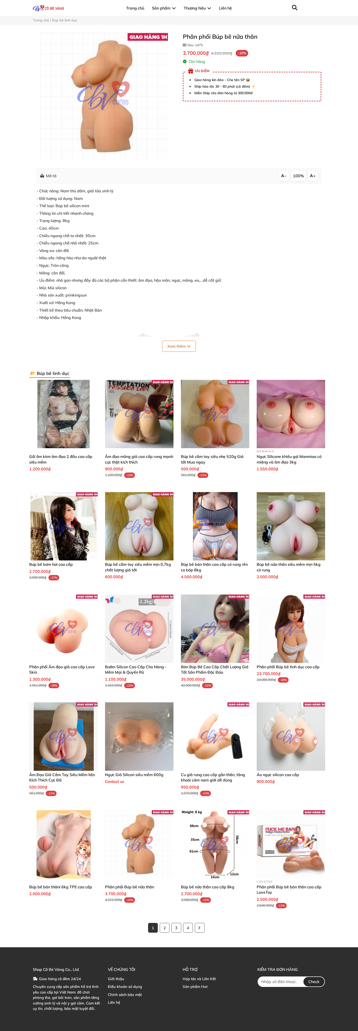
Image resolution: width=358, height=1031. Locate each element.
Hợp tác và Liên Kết (199, 978)
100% (298, 175)
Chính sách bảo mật (125, 994)
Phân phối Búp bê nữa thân (129, 886)
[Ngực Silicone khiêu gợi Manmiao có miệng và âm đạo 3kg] (291, 414)
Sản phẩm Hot (195, 986)
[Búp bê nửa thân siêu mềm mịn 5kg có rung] (291, 526)
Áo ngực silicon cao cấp (278, 774)
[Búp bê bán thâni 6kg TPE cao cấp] (63, 844)
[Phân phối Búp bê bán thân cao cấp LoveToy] (291, 844)
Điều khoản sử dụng (125, 986)
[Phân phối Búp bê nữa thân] (104, 96)
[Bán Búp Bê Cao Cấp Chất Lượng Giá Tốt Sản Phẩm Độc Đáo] (215, 628)
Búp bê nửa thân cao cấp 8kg (207, 886)
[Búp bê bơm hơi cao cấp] (63, 526)
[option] (104, 96)
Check (314, 981)
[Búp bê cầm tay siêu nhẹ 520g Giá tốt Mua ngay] (215, 414)
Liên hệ (114, 1002)
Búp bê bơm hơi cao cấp (51, 564)
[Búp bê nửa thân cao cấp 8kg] (215, 844)
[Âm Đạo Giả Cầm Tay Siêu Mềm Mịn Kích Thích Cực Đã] (63, 736)
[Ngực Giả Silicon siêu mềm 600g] (139, 736)
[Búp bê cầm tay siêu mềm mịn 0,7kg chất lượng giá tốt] (139, 526)
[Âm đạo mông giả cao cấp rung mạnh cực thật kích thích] (139, 414)
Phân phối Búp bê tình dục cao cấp (288, 666)
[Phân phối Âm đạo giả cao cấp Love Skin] (63, 628)
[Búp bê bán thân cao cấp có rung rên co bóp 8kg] (215, 526)
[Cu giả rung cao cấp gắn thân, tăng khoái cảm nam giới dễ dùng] (215, 736)
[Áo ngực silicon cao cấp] (291, 736)
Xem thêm (177, 346)
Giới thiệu (116, 978)
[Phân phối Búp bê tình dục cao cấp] (291, 628)
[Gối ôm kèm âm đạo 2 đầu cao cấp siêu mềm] (63, 414)
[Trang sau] (200, 928)
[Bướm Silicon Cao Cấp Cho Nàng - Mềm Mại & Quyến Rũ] (139, 628)
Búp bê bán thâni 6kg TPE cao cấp (60, 886)
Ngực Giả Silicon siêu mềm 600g (134, 774)
